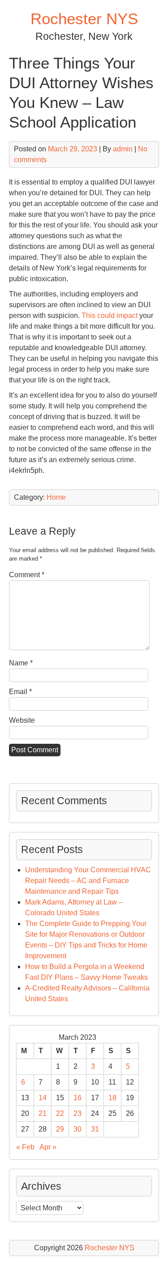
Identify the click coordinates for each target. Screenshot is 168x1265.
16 (77, 1098)
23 (77, 1113)
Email (20, 691)
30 (77, 1129)
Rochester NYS (84, 18)
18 (112, 1098)
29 (60, 1129)
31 (95, 1129)
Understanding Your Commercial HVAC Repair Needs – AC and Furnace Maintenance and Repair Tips (88, 880)
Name (21, 663)
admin (123, 149)
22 (60, 1113)
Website (22, 720)
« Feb (25, 1147)
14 (43, 1098)
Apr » (47, 1147)
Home (56, 497)
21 (43, 1113)
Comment (26, 575)
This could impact (110, 315)
